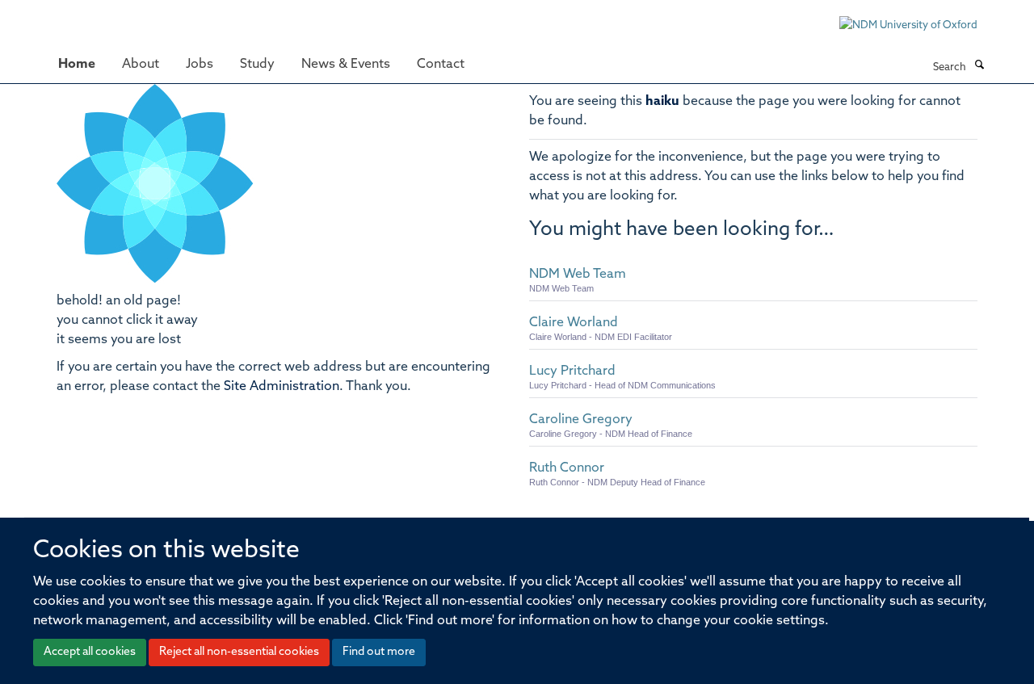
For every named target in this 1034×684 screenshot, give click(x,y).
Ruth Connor (566, 468)
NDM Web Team (577, 274)
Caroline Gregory (581, 419)
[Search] (979, 66)
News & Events (345, 64)
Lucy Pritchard (572, 371)
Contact (440, 64)
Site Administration (281, 386)
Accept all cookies (90, 652)
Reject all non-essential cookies (239, 652)
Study (257, 64)
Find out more (379, 652)
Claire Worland (573, 323)
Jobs (199, 64)
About (140, 64)
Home (76, 64)
